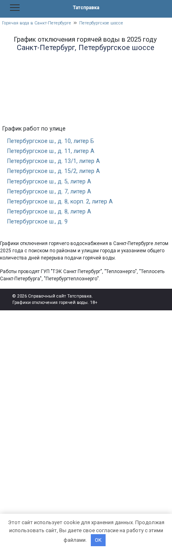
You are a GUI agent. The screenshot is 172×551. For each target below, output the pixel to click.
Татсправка (86, 7)
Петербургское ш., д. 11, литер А (50, 151)
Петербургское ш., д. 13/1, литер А (53, 161)
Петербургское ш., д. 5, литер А (49, 181)
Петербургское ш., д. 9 (37, 221)
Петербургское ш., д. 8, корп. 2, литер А (60, 201)
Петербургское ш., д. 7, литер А (49, 191)
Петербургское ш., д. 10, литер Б (50, 141)
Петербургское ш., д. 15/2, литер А (53, 171)
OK (98, 540)
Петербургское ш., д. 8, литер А (49, 211)
